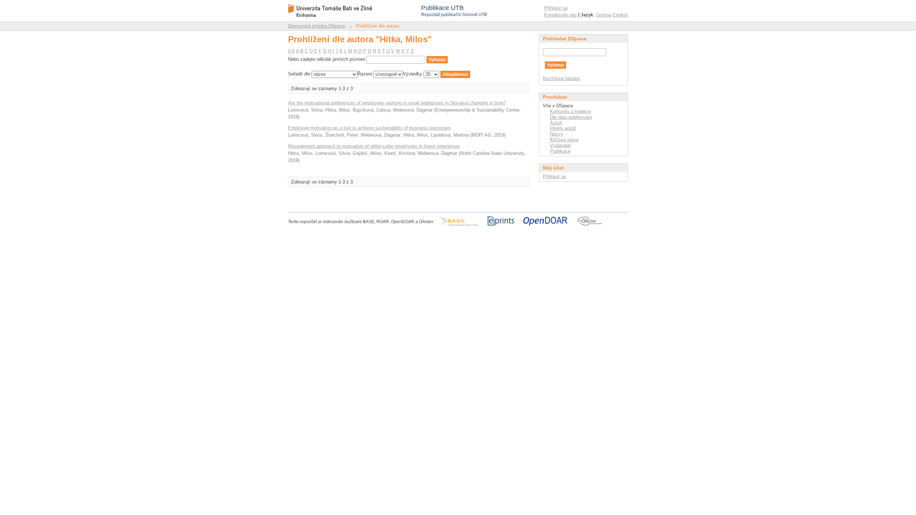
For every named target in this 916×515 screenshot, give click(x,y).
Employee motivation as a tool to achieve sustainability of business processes (369, 128)
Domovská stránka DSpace (316, 26)
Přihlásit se (555, 8)
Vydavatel (560, 145)
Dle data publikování (571, 117)
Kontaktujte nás (560, 15)
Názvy (556, 134)
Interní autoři (563, 128)
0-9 (291, 51)
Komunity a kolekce (570, 111)
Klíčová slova (564, 139)
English (620, 15)
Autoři (556, 123)
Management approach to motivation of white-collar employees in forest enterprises (374, 146)
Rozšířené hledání (561, 78)
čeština (603, 15)
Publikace (560, 151)
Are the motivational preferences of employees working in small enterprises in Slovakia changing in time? (397, 103)
